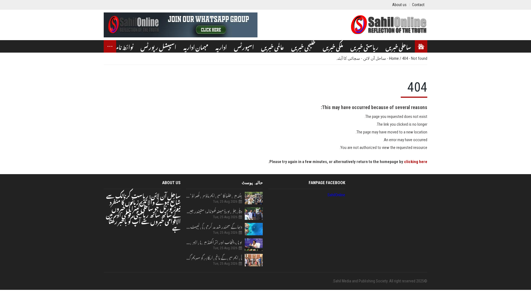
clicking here (415, 161)
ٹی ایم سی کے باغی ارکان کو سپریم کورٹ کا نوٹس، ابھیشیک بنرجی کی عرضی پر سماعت (214, 257)
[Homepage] (421, 46)
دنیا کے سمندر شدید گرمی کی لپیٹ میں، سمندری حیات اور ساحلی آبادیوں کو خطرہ (214, 226)
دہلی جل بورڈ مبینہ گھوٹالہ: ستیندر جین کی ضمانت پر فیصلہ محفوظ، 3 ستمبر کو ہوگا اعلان (214, 210)
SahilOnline (336, 194)
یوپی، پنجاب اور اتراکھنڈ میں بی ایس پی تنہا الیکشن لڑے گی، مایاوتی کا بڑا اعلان (214, 241)
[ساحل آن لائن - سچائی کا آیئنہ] (388, 25)
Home (394, 58)
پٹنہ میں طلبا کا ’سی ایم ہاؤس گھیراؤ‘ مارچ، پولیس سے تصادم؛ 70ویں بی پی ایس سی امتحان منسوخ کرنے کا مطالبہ (214, 195)
